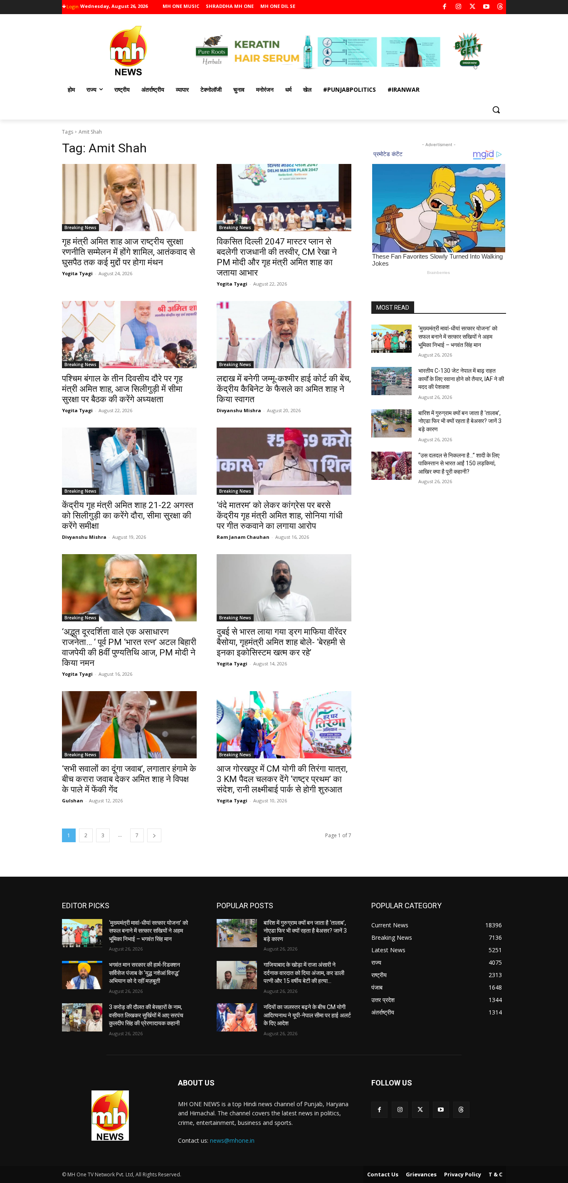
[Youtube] (486, 7)
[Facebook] (445, 7)
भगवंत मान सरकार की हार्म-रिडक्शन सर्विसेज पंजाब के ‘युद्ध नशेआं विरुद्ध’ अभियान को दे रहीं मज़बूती (144, 972)
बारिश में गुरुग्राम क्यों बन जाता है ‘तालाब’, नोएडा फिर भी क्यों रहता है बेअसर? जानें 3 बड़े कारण (459, 421)
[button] (496, 110)
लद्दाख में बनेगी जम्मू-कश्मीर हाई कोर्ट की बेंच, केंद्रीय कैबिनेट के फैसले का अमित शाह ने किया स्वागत (284, 389)
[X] (473, 7)
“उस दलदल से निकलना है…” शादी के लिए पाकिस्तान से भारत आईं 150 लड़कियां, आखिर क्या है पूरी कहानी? (458, 463)
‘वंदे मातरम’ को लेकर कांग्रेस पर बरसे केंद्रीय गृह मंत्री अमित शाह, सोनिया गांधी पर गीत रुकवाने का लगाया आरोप (280, 515)
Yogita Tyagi (77, 273)
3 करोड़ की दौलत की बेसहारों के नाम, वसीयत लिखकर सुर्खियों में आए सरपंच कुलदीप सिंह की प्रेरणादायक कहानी (146, 1015)
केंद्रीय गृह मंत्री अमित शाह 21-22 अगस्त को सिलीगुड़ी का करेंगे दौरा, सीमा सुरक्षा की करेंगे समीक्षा (127, 515)
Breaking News (80, 227)
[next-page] (154, 835)
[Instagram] (458, 7)
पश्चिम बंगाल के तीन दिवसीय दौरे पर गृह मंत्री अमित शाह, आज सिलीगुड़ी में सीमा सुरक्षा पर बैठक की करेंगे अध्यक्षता (122, 389)
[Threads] (500, 7)
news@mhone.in (232, 1140)
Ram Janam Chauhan (243, 537)
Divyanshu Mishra (239, 410)
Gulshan (72, 800)
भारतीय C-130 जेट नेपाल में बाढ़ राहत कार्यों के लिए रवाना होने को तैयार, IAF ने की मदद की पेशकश (461, 378)
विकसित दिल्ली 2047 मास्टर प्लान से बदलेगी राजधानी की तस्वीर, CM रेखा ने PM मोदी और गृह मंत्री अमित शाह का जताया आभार (277, 257)
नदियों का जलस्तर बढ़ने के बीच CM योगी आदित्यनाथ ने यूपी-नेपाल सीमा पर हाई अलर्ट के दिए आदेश (307, 1015)
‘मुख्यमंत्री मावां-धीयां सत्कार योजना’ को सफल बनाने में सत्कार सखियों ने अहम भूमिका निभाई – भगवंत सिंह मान (457, 336)
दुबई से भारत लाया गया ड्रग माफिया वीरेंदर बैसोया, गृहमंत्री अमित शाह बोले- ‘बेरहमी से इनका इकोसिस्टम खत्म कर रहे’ (281, 642)
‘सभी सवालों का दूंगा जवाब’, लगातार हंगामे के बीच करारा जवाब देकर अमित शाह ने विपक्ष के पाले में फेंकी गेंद (129, 779)
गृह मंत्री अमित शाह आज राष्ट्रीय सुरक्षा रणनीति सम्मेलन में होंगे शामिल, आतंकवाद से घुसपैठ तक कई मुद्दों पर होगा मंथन (128, 252)
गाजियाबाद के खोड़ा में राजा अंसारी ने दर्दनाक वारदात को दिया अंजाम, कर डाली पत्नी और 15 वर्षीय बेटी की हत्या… (304, 972)
